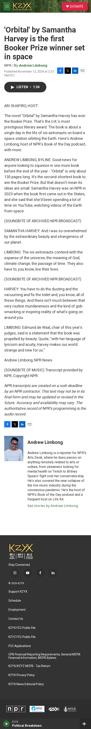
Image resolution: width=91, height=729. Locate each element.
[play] (6, 724)
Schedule (14, 600)
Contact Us (15, 618)
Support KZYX (17, 591)
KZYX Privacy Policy (21, 675)
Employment (17, 609)
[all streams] (85, 723)
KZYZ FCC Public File (22, 637)
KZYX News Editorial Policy (26, 684)
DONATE (76, 6)
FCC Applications (19, 646)
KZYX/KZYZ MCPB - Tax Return (29, 666)
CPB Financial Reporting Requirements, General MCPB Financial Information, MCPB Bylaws (44, 656)
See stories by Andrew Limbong (53, 505)
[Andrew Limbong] (13, 448)
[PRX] (54, 709)
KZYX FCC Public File (22, 627)
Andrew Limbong (33, 65)
